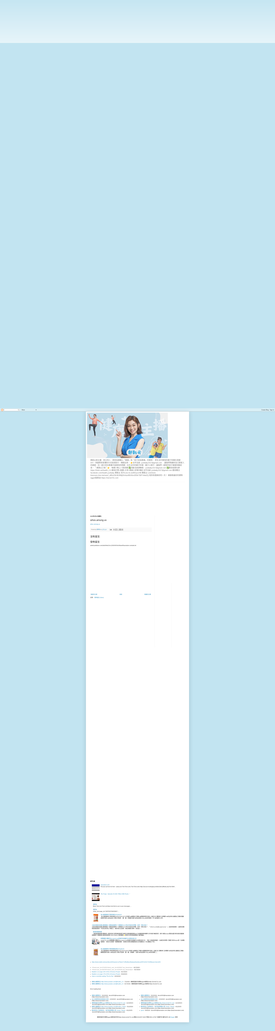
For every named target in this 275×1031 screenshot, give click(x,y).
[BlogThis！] (116, 529)
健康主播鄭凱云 (96, 995)
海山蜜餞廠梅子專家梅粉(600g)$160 (111, 914)
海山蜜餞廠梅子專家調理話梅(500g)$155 (112, 949)
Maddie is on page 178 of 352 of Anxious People (106, 974)
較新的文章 (94, 594)
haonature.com (105, 885)
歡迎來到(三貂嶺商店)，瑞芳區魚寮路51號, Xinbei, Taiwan (108, 1010)
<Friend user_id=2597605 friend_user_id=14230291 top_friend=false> (112, 969)
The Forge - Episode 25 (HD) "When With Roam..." (115, 894)
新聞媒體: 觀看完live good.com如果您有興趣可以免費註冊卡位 (119, 938)
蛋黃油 (95, 904)
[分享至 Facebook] (120, 529)
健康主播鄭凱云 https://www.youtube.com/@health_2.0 (107, 981)
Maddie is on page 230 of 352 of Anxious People (106, 972)
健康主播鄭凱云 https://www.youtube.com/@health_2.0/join (109, 1006)
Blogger (172, 1017)
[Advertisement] (68, 15)
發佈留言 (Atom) (99, 597)
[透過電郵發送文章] (110, 529)
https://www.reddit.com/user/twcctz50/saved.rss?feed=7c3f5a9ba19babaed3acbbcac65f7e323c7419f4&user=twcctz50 (126, 962)
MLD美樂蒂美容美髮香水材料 (100, 999)
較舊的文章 (147, 594)
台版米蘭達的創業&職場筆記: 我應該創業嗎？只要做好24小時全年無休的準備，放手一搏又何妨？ (120, 925)
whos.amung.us (95, 524)
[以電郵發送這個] (114, 529)
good (142, 1010)
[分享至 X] (118, 529)
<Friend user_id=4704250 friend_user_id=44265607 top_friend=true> (112, 967)
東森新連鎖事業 (97, 932)
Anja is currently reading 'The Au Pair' (103, 976)
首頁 (121, 594)
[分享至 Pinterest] (122, 529)
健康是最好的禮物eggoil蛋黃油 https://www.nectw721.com (108, 1003)
